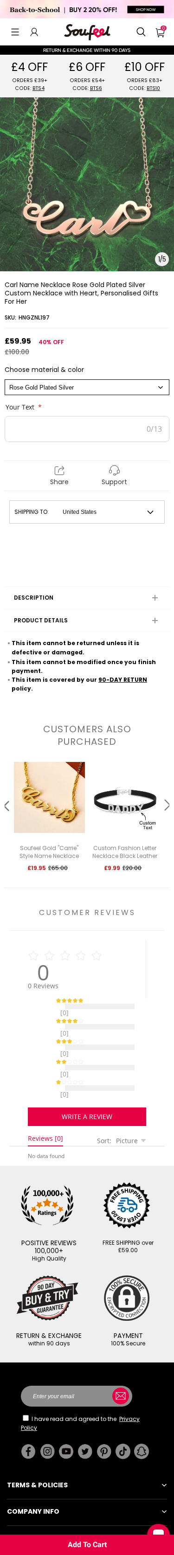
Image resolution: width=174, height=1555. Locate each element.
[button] (15, 32)
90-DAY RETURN (122, 680)
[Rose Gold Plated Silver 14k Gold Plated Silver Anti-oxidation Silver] (87, 387)
